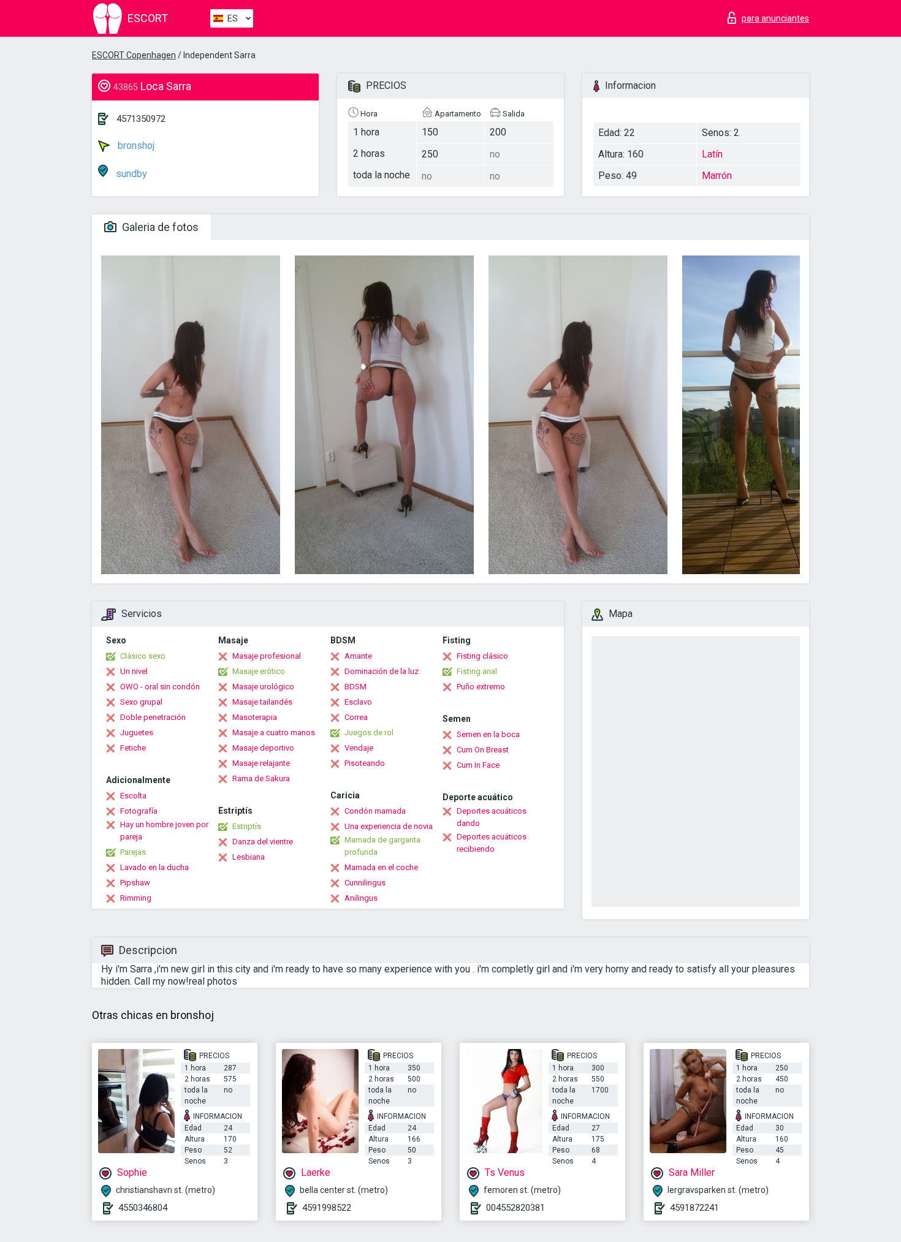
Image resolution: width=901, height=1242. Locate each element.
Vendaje (358, 747)
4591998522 (326, 1207)
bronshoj (134, 145)
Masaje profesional (266, 656)
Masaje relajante (261, 763)
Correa (356, 717)
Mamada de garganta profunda (382, 846)
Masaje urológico (263, 686)
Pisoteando (364, 763)
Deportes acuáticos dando (492, 817)
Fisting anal (477, 671)
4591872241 (694, 1207)
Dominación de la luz (381, 671)
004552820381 (515, 1207)
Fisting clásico (482, 656)
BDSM (355, 686)
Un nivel (134, 671)
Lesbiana (248, 856)
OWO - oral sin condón (160, 686)
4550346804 (142, 1207)
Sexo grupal (141, 701)
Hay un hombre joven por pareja (164, 830)
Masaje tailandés (262, 701)
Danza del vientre (262, 841)
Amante (358, 656)
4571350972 (140, 118)
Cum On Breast (483, 749)
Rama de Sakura (261, 778)
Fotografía (139, 811)
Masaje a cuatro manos (273, 732)
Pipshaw (135, 882)
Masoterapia (254, 717)
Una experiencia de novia (388, 826)
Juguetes (136, 732)
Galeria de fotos (159, 227)
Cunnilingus (365, 882)
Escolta (133, 795)
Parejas (133, 852)
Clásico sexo (142, 656)
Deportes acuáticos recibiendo (492, 843)
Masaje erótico (258, 671)
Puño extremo (481, 686)
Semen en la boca (488, 734)
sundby (130, 174)
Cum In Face (478, 765)
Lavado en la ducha (154, 867)
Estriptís (246, 826)
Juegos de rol (368, 732)
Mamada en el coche (381, 867)
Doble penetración (153, 717)
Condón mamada (375, 811)
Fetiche (133, 747)
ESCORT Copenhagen (134, 55)
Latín (712, 154)
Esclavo (358, 701)
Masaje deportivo (263, 747)
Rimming (135, 898)
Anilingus (361, 898)
